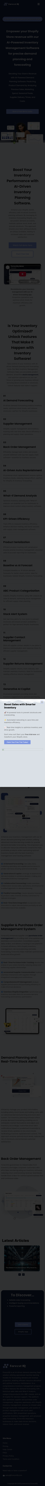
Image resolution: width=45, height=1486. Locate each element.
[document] (22, 743)
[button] (42, 702)
